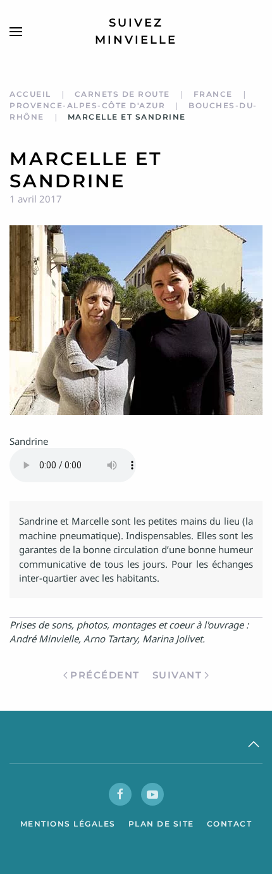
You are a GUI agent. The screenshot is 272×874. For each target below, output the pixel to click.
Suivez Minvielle (136, 31)
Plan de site (161, 823)
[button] (15, 31)
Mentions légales (68, 823)
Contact (229, 823)
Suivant (177, 675)
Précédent (105, 675)
